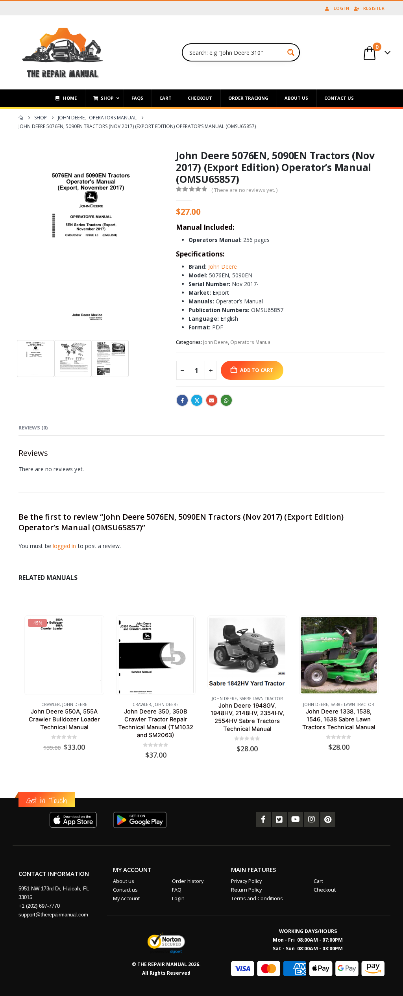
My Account (126, 898)
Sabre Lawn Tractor (261, 698)
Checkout (325, 889)
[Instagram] (311, 819)
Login (178, 898)
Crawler (50, 704)
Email (211, 400)
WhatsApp (226, 400)
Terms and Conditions (257, 898)
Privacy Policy (246, 881)
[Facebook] (263, 819)
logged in (64, 546)
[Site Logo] (62, 52)
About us (123, 881)
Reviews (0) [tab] (33, 427)
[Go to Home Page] (20, 117)
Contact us (125, 889)
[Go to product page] (156, 655)
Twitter (196, 400)
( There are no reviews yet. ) (244, 189)
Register (374, 8)
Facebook (182, 400)
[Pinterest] (327, 819)
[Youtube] (295, 819)
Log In (341, 8)
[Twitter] (279, 819)
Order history (187, 881)
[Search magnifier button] (291, 52)
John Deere (222, 266)
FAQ (176, 889)
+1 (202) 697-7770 (39, 906)
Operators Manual (251, 342)
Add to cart (257, 370)
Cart (318, 881)
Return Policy (246, 889)
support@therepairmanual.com (53, 915)
